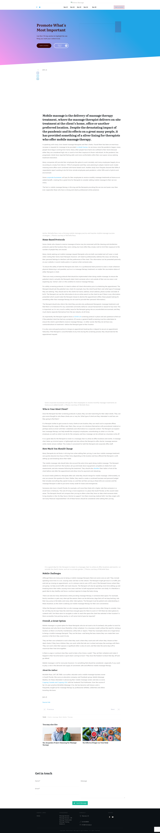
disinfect (97, 468)
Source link (46, 702)
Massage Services (64, 816)
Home (38, 816)
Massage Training (64, 822)
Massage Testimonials (65, 820)
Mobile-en (62, 824)
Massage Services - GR (65, 818)
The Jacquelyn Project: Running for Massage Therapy (61, 737)
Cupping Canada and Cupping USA (54, 682)
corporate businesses (54, 177)
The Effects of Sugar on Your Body (101, 737)
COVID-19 (77, 317)
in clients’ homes (82, 147)
